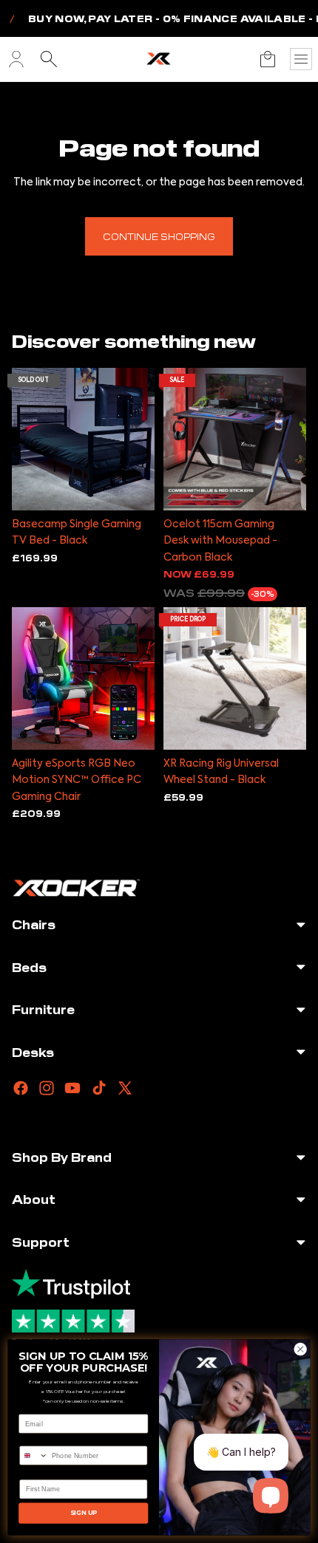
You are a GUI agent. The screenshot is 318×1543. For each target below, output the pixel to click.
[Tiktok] (99, 1088)
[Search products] (49, 59)
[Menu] (301, 59)
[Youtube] (72, 1088)
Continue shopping (159, 236)
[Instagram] (46, 1088)
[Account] (16, 59)
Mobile (30, 1439)
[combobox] (34, 1455)
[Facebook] (21, 1088)
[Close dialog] (300, 1348)
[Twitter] (125, 1088)
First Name (37, 1473)
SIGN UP (83, 1512)
